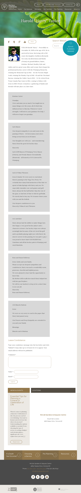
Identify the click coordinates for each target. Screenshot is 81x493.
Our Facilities (48, 9)
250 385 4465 (31, 468)
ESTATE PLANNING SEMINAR (70, 49)
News (38, 4)
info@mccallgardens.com (40, 471)
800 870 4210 (41, 468)
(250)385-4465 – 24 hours (53, 4)
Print (32, 41)
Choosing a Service (28, 455)
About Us (77, 9)
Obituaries (38, 9)
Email (10, 376)
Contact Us (69, 4)
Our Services (28, 9)
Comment (12, 355)
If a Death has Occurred (11, 455)
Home (20, 9)
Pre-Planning (58, 9)
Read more (16, 442)
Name (10, 372)
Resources (68, 9)
